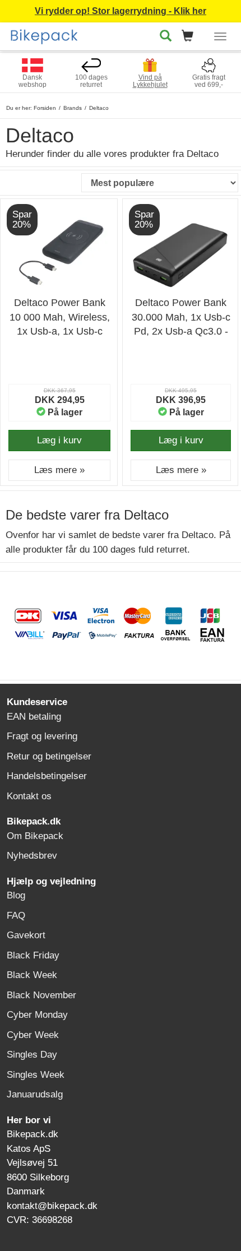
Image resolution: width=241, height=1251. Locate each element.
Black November (41, 995)
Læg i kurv (59, 440)
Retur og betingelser (49, 756)
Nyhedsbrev (32, 855)
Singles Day (32, 1054)
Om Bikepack (35, 836)
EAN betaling (34, 716)
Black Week (32, 975)
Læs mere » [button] (59, 470)
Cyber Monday (37, 1014)
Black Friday (33, 955)
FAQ (16, 915)
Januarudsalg (35, 1094)
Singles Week (35, 1074)
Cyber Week (33, 1035)
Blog (16, 895)
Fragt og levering (42, 736)
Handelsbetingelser (47, 776)
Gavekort (26, 935)
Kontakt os (29, 796)
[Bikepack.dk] (48, 34)
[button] (191, 36)
